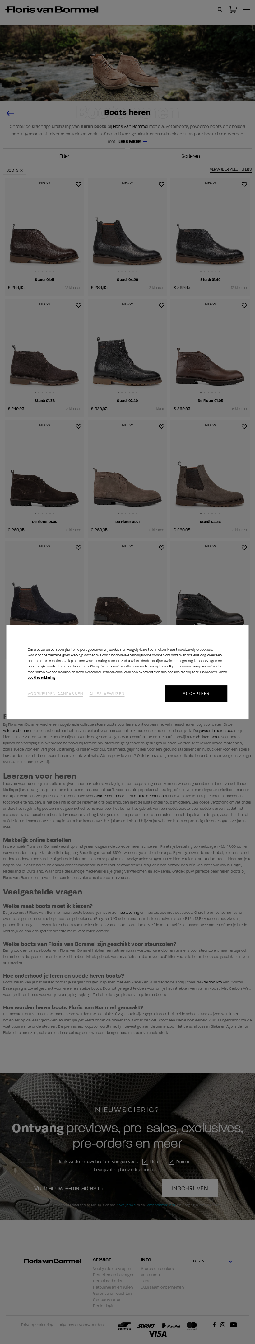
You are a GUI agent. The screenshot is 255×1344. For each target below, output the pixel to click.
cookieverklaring (42, 678)
